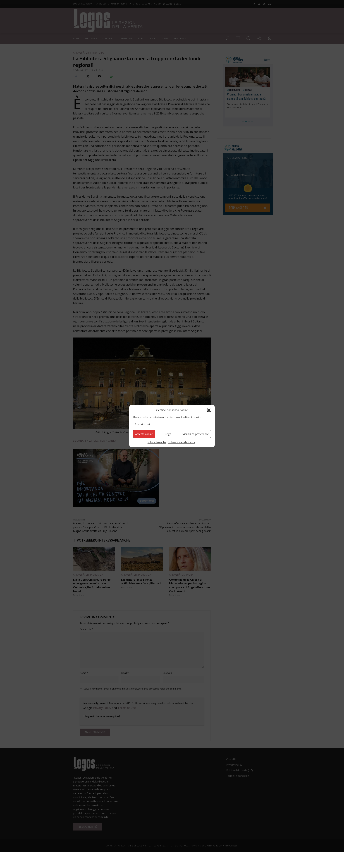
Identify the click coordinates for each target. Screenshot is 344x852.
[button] (209, 410)
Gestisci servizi (142, 424)
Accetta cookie (144, 434)
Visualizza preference (196, 434)
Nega (167, 434)
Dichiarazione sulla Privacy (181, 442)
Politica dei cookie (157, 442)
